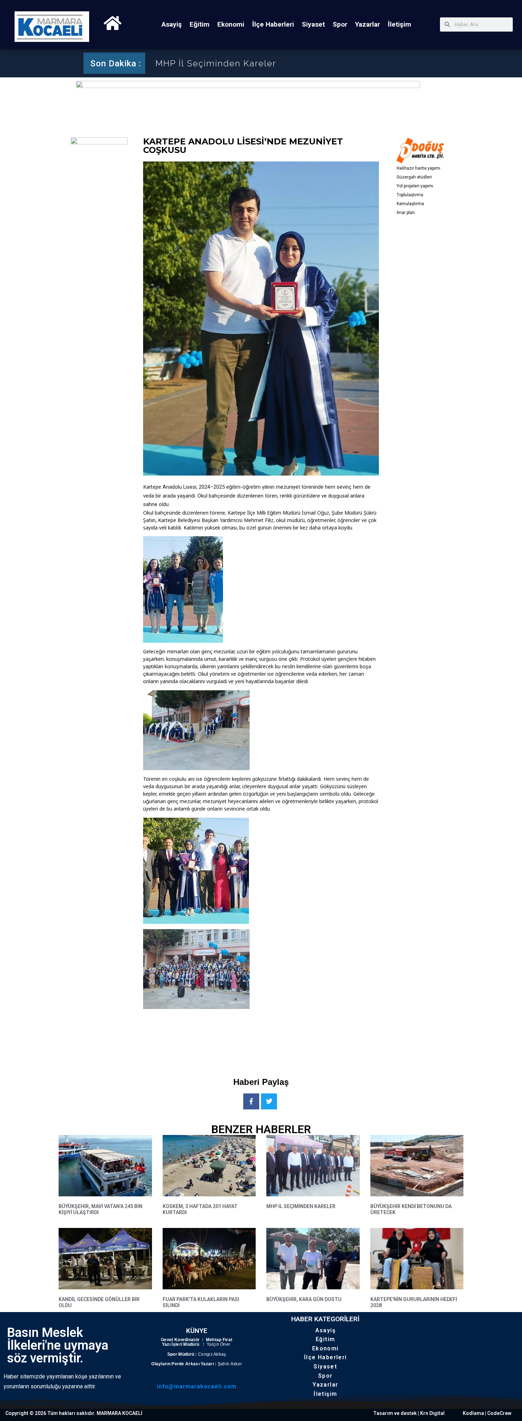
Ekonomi (230, 24)
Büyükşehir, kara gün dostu (304, 1299)
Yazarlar (367, 24)
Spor (340, 24)
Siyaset (313, 24)
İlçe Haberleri (273, 24)
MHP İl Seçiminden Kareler (216, 63)
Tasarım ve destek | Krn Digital (409, 1413)
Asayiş (172, 24)
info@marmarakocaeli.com (196, 1386)
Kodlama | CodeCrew (487, 1413)
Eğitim (200, 24)
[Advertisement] (272, 1037)
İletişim (399, 24)
